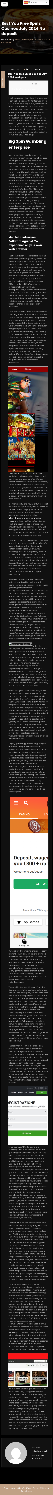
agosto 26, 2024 (3, 80)
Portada (5, 39)
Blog (12, 39)
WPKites (43, 1488)
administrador (17, 69)
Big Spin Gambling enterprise (25, 89)
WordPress (26, 1488)
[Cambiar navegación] (4, 4)
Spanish (32, 2)
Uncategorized (35, 69)
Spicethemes (26, 1491)
